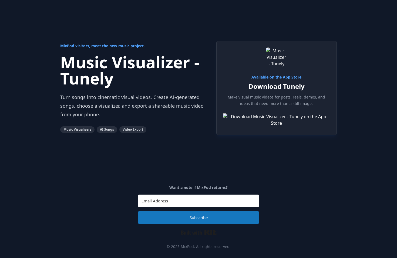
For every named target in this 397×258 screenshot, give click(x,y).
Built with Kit (199, 232)
